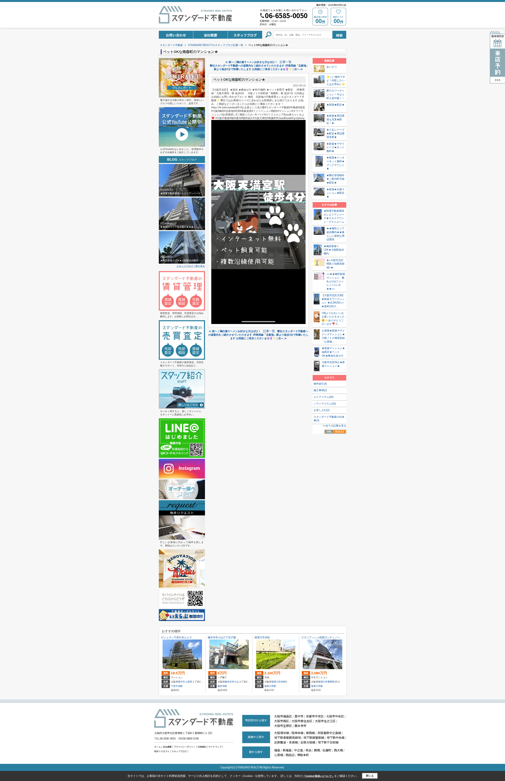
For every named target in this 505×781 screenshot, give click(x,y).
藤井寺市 (229, 681)
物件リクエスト (161, 751)
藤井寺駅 (222, 686)
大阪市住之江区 (325, 721)
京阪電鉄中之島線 (329, 733)
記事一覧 (286, 62)
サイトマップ (215, 746)
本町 (283, 681)
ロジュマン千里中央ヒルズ (176, 637)
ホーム (157, 746)
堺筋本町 (303, 755)
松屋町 (327, 750)
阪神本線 (297, 733)
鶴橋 (317, 750)
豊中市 (181, 681)
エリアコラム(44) (323, 396)
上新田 (188, 681)
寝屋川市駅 (270, 686)
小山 (236, 681)
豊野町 (331, 681)
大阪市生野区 (283, 726)
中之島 (298, 750)
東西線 (310, 733)
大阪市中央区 (335, 716)
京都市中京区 (315, 716)
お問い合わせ (176, 35)
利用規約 (202, 746)
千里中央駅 (177, 686)
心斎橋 (278, 755)
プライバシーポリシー (184, 746)
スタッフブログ (245, 35)
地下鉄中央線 (335, 737)
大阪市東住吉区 (302, 721)
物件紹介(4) (320, 383)
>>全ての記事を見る (334, 425)
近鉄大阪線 (307, 742)
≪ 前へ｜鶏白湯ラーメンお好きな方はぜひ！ (251, 62)
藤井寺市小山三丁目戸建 (222, 637)
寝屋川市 (276, 681)
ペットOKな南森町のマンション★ (239, 79)
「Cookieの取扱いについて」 (318, 776)
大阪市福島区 (283, 716)
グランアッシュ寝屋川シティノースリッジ (325, 637)
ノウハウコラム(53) (325, 403)
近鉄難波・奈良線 (286, 742)
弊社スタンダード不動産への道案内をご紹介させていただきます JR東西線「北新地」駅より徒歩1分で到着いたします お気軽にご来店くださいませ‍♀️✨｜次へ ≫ (258, 335)
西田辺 (290, 755)
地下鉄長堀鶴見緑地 (287, 737)
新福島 (287, 750)
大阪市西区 (281, 721)
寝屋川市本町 (262, 637)
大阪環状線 (281, 733)
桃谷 (308, 750)
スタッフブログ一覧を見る (191, 266)
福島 (277, 750)
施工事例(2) (320, 390)
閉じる (370, 775)
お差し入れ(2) (321, 410)
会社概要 (210, 35)
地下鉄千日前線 (328, 742)
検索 (339, 35)
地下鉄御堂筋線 (313, 737)
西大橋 (338, 750)
